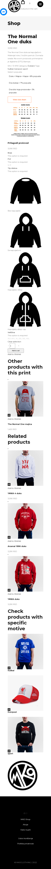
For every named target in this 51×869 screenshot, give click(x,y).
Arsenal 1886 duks (17, 546)
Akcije (25, 824)
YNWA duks (14, 599)
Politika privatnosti (25, 843)
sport (25, 69)
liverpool (18, 69)
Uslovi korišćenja (25, 838)
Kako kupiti (26, 830)
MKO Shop (25, 819)
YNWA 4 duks (15, 493)
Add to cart (16, 351)
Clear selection (14, 342)
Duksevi (31, 66)
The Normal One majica (20, 424)
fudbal (11, 69)
